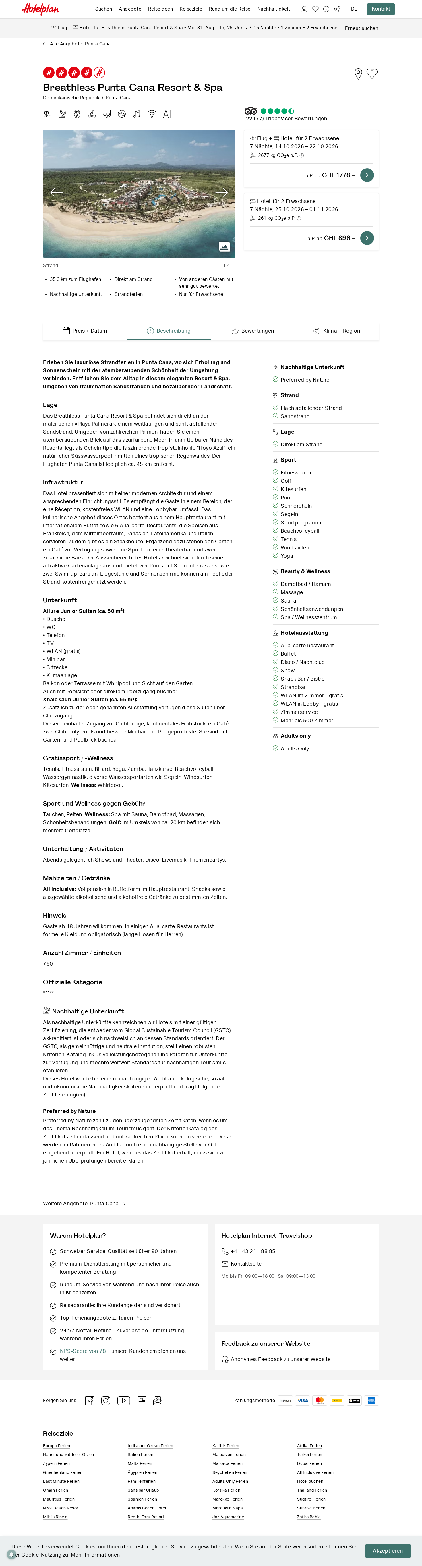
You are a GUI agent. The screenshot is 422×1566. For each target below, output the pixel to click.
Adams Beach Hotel (147, 1508)
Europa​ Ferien (56, 1446)
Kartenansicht (358, 74)
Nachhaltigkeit (274, 9)
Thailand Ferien (312, 1490)
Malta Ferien (140, 1464)
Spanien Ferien (142, 1499)
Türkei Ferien (309, 1455)
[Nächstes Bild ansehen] (221, 192)
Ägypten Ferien (142, 1473)
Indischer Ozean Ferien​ (150, 1446)
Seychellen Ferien (229, 1473)
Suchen (103, 9)
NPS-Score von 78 (83, 1351)
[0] (315, 9)
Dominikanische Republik (71, 98)
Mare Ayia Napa (227, 1508)
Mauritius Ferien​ (59, 1499)
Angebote (130, 9)
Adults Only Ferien (230, 1482)
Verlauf (326, 9)
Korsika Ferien (226, 1490)
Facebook (89, 1400)
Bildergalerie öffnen (224, 246)
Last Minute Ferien (61, 1482)
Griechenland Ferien (63, 1473)
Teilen (337, 9)
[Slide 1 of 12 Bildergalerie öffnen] (139, 194)
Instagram (106, 1400)
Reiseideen (160, 9)
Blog (142, 1400)
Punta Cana (118, 98)
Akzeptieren (388, 1551)
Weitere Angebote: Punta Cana (81, 1203)
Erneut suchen (361, 28)
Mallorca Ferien (227, 1464)
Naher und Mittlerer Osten (68, 1455)
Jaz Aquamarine (228, 1517)
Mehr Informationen (95, 1555)
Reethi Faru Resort (146, 1517)
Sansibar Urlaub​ (143, 1490)
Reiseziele (191, 9)
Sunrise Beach (311, 1508)
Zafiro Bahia (309, 1517)
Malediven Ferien (229, 1455)
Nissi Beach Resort (61, 1508)
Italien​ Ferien (140, 1455)
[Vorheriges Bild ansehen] (56, 192)
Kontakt (381, 9)
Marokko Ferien (227, 1499)
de (354, 9)
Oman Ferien (55, 1490)
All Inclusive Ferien (315, 1473)
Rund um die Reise (230, 9)
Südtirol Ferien (311, 1499)
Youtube (124, 1400)
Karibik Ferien (225, 1446)
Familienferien (142, 1482)
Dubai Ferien (309, 1464)
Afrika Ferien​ (309, 1446)
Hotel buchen (310, 1482)
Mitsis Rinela (55, 1517)
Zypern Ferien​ (56, 1464)
